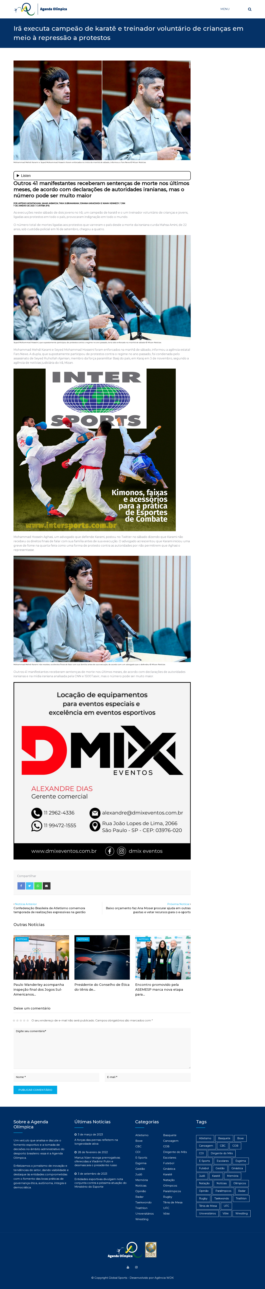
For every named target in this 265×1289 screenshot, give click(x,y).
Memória (141, 1180)
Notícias (140, 1185)
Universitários (144, 1213)
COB (166, 1146)
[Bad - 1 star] (14, 1020)
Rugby (167, 1196)
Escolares (169, 1157)
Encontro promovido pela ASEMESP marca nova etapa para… (159, 989)
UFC (166, 1208)
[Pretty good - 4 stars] (24, 1020)
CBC (138, 1146)
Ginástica (169, 1168)
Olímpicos (170, 1185)
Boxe (139, 1140)
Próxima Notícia (178, 904)
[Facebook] (21, 886)
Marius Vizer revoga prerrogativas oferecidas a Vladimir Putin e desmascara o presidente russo (97, 1161)
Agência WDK (164, 1277)
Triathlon (141, 1208)
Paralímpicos (172, 1191)
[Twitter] (30, 886)
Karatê (167, 1174)
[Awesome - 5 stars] (27, 1020)
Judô (138, 1174)
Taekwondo (143, 1202)
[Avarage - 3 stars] (21, 1020)
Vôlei (166, 1213)
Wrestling (141, 1219)
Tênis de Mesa (172, 1202)
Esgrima (140, 1163)
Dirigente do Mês (175, 1152)
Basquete (169, 1135)
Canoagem (170, 1140)
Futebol (168, 1163)
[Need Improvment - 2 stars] (17, 1020)
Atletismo (142, 1135)
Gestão (140, 1168)
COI (137, 1152)
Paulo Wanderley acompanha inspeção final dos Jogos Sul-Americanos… (39, 989)
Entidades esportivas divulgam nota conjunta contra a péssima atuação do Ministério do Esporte (100, 1182)
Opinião (140, 1191)
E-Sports (141, 1157)
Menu (225, 9)
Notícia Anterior (26, 904)
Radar (139, 1196)
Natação (169, 1180)
